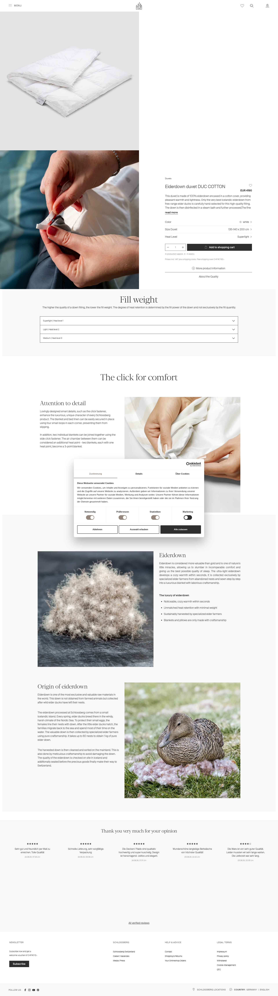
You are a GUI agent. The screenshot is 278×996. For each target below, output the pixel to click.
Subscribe (19, 964)
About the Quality (208, 276)
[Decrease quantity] (168, 247)
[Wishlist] (242, 6)
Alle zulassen (180, 529)
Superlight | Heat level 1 (53, 320)
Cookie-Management (226, 965)
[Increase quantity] (183, 247)
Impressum (222, 951)
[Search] (252, 6)
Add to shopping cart (222, 247)
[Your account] (267, 6)
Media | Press (119, 960)
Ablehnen (97, 529)
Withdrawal (222, 960)
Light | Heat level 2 (51, 329)
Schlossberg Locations (211, 989)
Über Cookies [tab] (182, 473)
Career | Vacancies (121, 956)
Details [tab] (139, 473)
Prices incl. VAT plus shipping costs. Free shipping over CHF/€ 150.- (194, 259)
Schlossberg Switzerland (124, 951)
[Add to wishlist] (250, 185)
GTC (219, 969)
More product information (210, 268)
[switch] (123, 517)
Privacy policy (223, 956)
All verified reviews (139, 923)
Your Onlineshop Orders (175, 960)
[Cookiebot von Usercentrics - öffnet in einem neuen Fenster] (188, 464)
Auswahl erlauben (139, 529)
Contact (168, 951)
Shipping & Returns (173, 956)
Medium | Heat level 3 (52, 338)
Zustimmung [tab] (95, 473)
